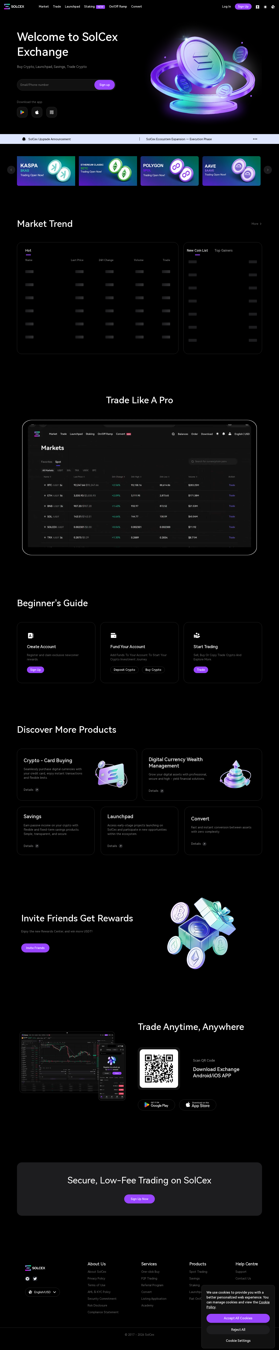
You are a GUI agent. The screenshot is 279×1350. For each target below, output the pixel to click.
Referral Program (152, 1285)
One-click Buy (150, 1271)
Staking (194, 1285)
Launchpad (196, 1292)
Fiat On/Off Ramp (201, 1298)
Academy (147, 1305)
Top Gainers (223, 250)
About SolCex (97, 1271)
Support (241, 1271)
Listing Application (153, 1298)
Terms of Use (96, 1285)
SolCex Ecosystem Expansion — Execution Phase (179, 139)
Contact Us (243, 1278)
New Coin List (197, 250)
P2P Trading (149, 1278)
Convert (146, 1292)
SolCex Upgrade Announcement (49, 139)
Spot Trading (198, 1271)
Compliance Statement (103, 1312)
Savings (194, 1278)
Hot (28, 250)
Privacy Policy (96, 1278)
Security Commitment (102, 1298)
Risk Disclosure (97, 1305)
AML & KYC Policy (99, 1292)
